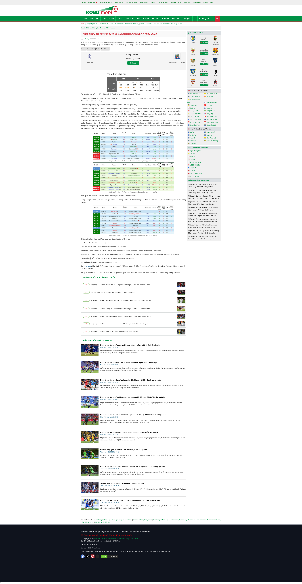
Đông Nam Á (211, 132)
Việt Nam (155, 19)
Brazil (119, 19)
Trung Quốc (204, 19)
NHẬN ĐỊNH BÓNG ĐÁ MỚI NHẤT (199, 180)
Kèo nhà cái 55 (103, 24)
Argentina (129, 19)
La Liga (209, 105)
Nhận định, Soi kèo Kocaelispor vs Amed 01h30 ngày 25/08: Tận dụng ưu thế (202, 191)
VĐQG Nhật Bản (212, 116)
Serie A (192, 108)
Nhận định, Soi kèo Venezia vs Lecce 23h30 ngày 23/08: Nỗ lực (114, 331)
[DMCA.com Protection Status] (109, 556)
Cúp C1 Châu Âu (195, 94)
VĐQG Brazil (211, 111)
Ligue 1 (209, 108)
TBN (91, 19)
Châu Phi (193, 141)
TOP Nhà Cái (158, 24)
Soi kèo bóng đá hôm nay (178, 520)
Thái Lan (165, 19)
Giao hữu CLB (211, 125)
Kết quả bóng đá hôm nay (101, 520)
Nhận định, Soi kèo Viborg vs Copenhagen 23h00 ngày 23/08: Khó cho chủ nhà (120, 309)
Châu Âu (193, 135)
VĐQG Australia (212, 119)
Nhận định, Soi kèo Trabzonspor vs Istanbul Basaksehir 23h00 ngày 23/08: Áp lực (121, 316)
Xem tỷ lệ (90, 49)
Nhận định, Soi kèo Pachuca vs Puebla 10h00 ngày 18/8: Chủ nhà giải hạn (130, 500)
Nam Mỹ (192, 138)
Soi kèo (83, 49)
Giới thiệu (97, 538)
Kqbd (84, 2)
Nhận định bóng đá (106, 2)
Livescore (91, 2)
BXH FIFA (187, 2)
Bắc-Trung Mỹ (211, 138)
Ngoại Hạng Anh (212, 102)
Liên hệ (104, 538)
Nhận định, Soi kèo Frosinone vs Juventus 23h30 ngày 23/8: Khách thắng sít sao (121, 324)
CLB (211, 2)
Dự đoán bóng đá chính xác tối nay (209, 520)
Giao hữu (193, 143)
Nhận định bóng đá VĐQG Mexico (98, 340)
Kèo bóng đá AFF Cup (102, 522)
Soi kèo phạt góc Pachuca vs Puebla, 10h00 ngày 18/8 (122, 483)
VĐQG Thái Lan (195, 122)
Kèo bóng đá (119, 2)
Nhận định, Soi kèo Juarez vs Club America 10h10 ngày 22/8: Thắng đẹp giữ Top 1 (133, 466)
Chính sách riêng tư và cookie (127, 538)
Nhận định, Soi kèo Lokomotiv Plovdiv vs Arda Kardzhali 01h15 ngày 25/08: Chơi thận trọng (204, 197)
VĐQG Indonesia (212, 122)
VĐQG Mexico (194, 116)
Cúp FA (192, 171)
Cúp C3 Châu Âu (195, 97)
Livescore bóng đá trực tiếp (142, 520)
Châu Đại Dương (212, 141)
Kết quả (133, 63)
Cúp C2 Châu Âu (212, 94)
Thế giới (192, 132)
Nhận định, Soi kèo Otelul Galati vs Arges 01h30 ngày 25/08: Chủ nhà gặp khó (202, 186)
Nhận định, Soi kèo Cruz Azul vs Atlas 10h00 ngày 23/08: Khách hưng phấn (130, 380)
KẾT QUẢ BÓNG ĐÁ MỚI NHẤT (199, 147)
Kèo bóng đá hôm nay (160, 520)
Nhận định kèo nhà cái (116, 24)
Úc (195, 19)
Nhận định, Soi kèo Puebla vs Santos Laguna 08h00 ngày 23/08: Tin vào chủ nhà (132, 397)
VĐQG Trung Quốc (196, 173)
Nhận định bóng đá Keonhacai (121, 520)
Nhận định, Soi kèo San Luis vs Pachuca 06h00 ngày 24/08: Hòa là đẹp (128, 362)
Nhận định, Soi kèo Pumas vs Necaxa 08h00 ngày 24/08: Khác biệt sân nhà (130, 345)
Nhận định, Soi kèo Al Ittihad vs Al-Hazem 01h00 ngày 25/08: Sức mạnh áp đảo (202, 203)
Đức (97, 19)
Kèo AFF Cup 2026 (146, 24)
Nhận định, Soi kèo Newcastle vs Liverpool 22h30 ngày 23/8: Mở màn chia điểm (121, 285)
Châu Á (209, 135)
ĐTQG (205, 2)
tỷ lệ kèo (87, 266)
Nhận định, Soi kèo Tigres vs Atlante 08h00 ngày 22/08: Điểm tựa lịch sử (129, 432)
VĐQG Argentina (195, 114)
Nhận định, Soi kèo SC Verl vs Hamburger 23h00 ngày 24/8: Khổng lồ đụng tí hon (202, 226)
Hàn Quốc (187, 19)
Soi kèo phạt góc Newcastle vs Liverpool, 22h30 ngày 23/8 (112, 292)
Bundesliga (193, 105)
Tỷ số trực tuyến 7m (91, 24)
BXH (179, 2)
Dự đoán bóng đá (132, 2)
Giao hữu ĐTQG (195, 125)
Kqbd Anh (166, 24)
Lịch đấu (97, 49)
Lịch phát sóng (163, 2)
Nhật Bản (176, 19)
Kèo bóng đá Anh (176, 24)
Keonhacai (191, 520)
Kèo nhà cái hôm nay (132, 24)
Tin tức (153, 2)
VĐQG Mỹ (210, 114)
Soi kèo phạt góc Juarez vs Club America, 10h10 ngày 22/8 (123, 450)
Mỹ (138, 19)
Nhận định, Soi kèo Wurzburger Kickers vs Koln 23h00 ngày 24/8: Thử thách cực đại (202, 220)
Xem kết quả (105, 49)
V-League (210, 97)
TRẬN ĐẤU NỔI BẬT (196, 33)
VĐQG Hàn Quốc (195, 119)
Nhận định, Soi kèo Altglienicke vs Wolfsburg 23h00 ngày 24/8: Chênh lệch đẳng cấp (203, 232)
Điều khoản (112, 538)
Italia (111, 19)
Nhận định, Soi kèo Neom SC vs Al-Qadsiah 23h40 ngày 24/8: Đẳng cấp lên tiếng (203, 209)
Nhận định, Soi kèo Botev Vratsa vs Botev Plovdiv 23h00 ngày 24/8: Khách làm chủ (202, 214)
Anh (85, 19)
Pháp (104, 19)
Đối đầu (173, 2)
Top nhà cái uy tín (88, 522)
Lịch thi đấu (144, 2)
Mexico (146, 19)
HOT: (82, 24)
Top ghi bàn (197, 2)
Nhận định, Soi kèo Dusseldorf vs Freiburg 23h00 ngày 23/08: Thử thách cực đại (121, 300)
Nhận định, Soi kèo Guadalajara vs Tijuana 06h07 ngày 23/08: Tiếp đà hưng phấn (133, 415)
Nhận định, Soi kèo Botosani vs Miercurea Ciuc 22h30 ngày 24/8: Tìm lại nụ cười (202, 238)
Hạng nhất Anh (195, 111)
